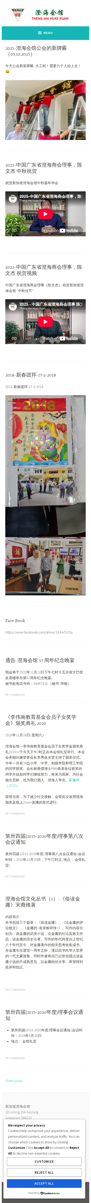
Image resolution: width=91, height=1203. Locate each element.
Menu (48, 33)
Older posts (13, 1080)
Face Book (15, 620)
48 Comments (15, 694)
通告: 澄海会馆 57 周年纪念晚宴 (40, 660)
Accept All (44, 1183)
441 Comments (15, 989)
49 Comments (15, 876)
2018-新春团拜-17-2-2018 (30, 375)
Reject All (44, 1172)
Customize (44, 1161)
